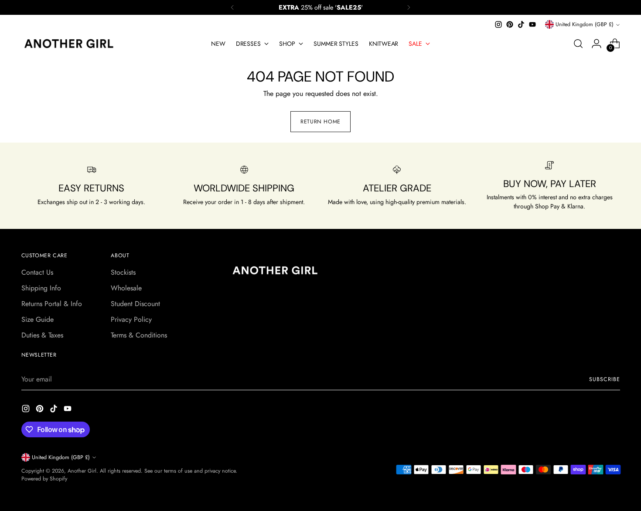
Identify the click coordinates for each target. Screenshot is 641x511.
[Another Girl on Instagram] (498, 24)
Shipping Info (41, 288)
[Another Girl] (71, 43)
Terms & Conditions (139, 335)
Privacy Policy (131, 319)
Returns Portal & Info (51, 304)
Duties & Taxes (42, 335)
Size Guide (37, 319)
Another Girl (82, 471)
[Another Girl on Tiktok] (521, 24)
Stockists (123, 272)
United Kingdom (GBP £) (585, 24)
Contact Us (37, 272)
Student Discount (135, 304)
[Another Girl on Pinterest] (510, 24)
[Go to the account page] (596, 43)
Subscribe (604, 379)
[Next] (408, 7)
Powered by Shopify (44, 479)
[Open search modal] (578, 43)
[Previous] (232, 7)
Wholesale (126, 288)
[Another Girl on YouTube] (532, 24)
